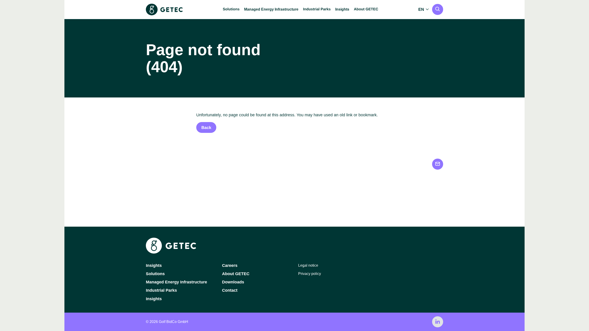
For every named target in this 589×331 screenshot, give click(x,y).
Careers (229, 265)
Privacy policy (309, 274)
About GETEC (235, 273)
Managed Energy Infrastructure (271, 9)
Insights (342, 9)
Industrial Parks (161, 290)
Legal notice (308, 265)
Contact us (437, 164)
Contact (229, 290)
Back (206, 127)
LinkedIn (437, 321)
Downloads (233, 282)
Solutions (155, 273)
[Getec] (171, 252)
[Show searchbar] (437, 9)
